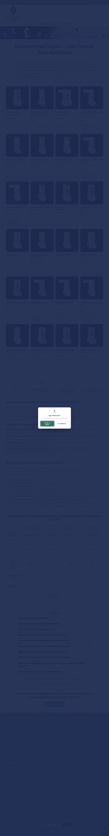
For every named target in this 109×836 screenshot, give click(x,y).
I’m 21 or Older (47, 423)
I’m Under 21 (62, 423)
